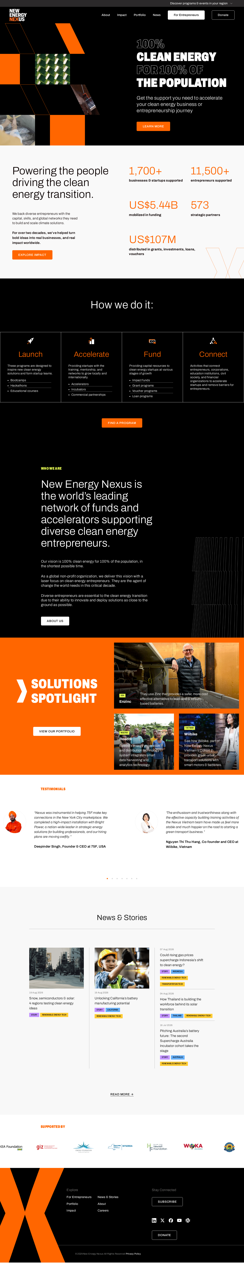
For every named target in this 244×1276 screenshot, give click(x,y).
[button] (107, 878)
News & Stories (108, 1197)
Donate (223, 15)
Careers (103, 1210)
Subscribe (167, 1201)
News (157, 15)
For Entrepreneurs (186, 15)
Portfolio (140, 15)
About (106, 15)
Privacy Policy (133, 1254)
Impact (122, 15)
